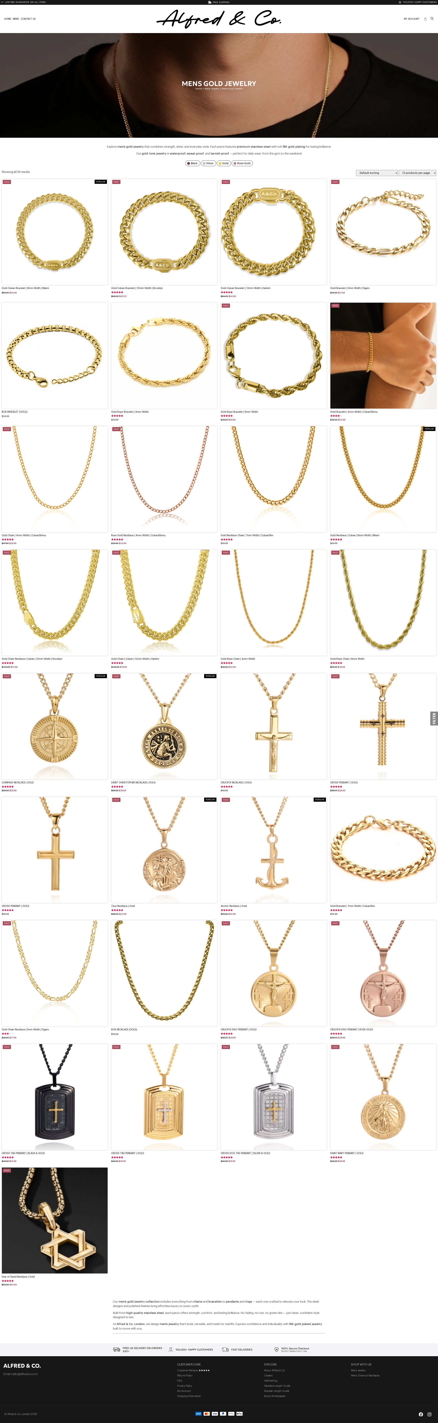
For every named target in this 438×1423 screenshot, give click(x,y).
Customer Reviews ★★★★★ (193, 1370)
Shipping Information (189, 1396)
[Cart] (425, 19)
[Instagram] (429, 1414)
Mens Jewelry (212, 89)
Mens (16, 19)
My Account (412, 19)
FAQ (179, 1380)
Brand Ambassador (275, 1396)
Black (194, 163)
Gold (225, 163)
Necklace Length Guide (277, 1386)
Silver (210, 163)
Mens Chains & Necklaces (365, 1375)
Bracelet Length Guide (276, 1391)
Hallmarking (270, 1380)
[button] (432, 19)
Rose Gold (243, 163)
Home (7, 19)
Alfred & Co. (22, 1365)
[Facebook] (421, 1414)
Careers (268, 1375)
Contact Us (28, 19)
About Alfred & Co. (274, 1370)
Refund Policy (184, 1375)
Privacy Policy (184, 1386)
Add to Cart (54, 241)
